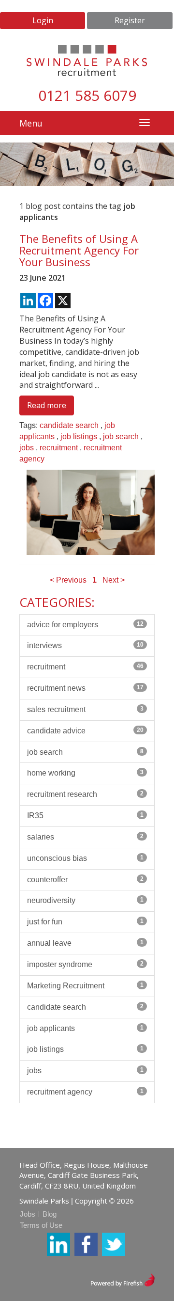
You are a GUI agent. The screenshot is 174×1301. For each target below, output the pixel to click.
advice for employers (85, 624)
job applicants (85, 1028)
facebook (86, 1244)
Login (42, 20)
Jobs (27, 1214)
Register (130, 20)
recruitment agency (85, 1092)
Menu (31, 123)
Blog (50, 1214)
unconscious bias (85, 858)
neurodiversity (85, 900)
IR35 (85, 815)
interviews (85, 645)
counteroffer (85, 879)
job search (121, 436)
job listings (78, 436)
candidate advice (85, 731)
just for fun (85, 922)
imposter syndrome (85, 964)
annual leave (85, 943)
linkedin (58, 1244)
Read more (46, 405)
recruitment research (85, 794)
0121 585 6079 (87, 95)
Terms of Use (41, 1225)
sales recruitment (85, 709)
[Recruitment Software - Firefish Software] (122, 1279)
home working (85, 773)
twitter (113, 1244)
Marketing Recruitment (85, 986)
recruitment (59, 448)
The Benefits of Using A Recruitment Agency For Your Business (79, 250)
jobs (26, 448)
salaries (85, 837)
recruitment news (85, 688)
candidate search (69, 425)
